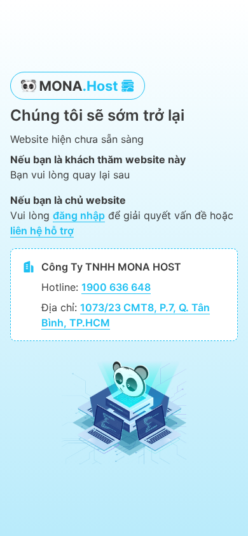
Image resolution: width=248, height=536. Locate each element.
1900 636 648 (116, 287)
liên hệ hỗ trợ (42, 230)
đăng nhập (79, 215)
